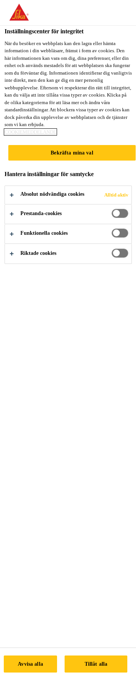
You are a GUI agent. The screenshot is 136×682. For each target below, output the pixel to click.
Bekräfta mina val (72, 153)
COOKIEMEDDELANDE (30, 132)
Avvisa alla (30, 664)
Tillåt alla (96, 664)
